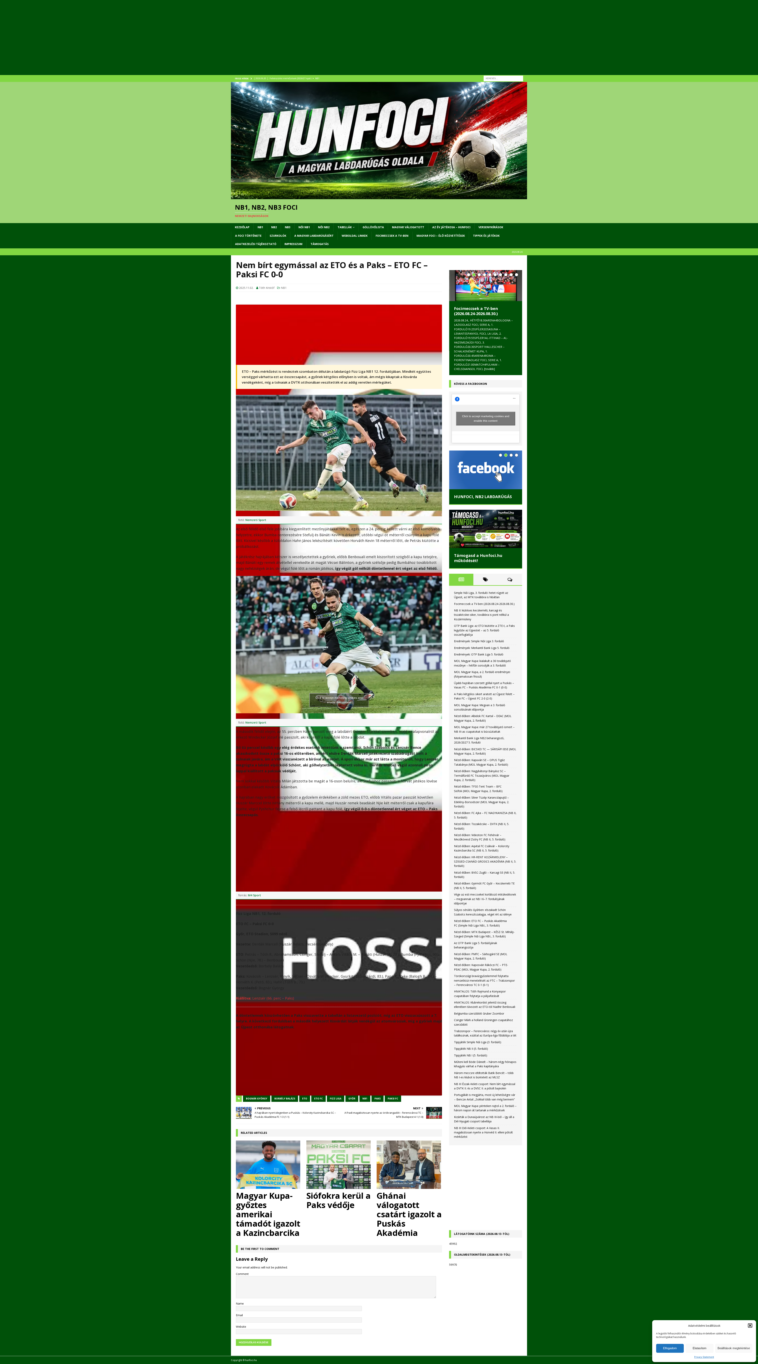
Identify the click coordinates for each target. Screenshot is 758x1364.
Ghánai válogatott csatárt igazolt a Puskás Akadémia (409, 1214)
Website (241, 1326)
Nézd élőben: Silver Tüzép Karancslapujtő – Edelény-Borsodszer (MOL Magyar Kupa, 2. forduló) (481, 787)
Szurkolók (278, 236)
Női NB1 (304, 227)
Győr (351, 1098)
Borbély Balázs (284, 1098)
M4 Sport (254, 895)
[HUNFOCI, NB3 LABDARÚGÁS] (485, 455)
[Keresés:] (503, 78)
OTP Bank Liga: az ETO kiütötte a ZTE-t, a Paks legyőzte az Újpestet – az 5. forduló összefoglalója (484, 615)
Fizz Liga (335, 1098)
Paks (377, 1098)
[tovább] (480, 353)
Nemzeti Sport (255, 520)
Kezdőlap (242, 227)
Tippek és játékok (486, 236)
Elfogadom (670, 1348)
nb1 (364, 1098)
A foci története (248, 236)
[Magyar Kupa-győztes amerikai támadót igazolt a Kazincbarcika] (268, 1165)
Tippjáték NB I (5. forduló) (470, 1041)
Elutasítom (699, 1348)
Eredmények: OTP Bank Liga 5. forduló (478, 640)
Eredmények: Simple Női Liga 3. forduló (479, 627)
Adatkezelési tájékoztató (255, 244)
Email (239, 1315)
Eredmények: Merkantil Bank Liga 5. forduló (481, 633)
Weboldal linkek (355, 236)
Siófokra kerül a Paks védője (338, 1200)
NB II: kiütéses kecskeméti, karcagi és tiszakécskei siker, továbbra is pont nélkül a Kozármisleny (483, 316)
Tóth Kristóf (266, 288)
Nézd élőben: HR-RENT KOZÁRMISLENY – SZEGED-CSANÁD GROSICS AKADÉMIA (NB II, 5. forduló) (485, 847)
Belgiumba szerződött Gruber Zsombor (479, 999)
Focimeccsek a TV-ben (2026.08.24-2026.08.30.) (484, 589)
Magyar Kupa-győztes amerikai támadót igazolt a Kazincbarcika (268, 1214)
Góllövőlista (373, 227)
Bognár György (256, 1098)
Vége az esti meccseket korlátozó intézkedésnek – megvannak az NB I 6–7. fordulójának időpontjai (485, 884)
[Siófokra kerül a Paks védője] (339, 1165)
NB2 (274, 227)
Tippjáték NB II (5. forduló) (471, 1034)
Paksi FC (393, 1098)
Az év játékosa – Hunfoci (451, 227)
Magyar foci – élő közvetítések (441, 236)
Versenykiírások (490, 227)
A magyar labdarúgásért (314, 236)
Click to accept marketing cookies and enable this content (339, 700)
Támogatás (320, 244)
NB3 (287, 227)
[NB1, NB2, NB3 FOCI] (379, 197)
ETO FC (318, 1098)
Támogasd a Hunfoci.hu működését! (478, 543)
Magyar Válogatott (408, 227)
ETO (304, 1098)
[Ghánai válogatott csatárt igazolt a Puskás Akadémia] (409, 1165)
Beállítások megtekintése (734, 1348)
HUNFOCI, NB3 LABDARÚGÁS (483, 482)
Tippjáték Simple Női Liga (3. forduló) (477, 1027)
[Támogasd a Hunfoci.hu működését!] (485, 514)
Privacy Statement (704, 1357)
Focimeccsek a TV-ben (392, 236)
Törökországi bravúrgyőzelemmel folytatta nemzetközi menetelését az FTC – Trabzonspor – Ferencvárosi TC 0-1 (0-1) (484, 966)
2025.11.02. (246, 288)
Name (240, 1303)
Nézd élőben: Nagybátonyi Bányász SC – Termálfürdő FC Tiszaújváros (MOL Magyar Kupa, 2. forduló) (481, 761)
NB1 (260, 227)
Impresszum (293, 244)
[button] (750, 1325)
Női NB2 (323, 227)
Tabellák (345, 227)
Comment (242, 1274)
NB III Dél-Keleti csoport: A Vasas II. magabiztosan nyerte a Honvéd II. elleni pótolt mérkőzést (483, 1117)
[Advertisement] (349, 42)
